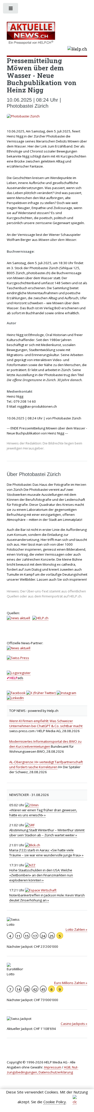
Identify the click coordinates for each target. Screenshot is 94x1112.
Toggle (11, 9)
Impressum (52, 1067)
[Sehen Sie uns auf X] (41, 693)
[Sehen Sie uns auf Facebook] (16, 693)
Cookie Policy (54, 1101)
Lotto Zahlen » (76, 929)
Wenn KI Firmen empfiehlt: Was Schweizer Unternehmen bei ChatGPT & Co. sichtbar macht (45, 723)
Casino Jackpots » (74, 1023)
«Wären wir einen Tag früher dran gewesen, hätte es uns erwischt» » (43, 812)
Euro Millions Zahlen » (70, 983)
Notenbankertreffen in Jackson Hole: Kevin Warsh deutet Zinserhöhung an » (47, 897)
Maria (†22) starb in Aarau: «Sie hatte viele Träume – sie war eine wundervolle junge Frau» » (46, 852)
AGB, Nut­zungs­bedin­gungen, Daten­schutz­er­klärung (42, 1069)
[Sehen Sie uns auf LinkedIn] (15, 698)
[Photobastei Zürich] (47, 116)
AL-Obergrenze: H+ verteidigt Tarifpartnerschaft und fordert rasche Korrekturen (46, 764)
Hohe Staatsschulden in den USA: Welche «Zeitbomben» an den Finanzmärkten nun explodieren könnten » (41, 875)
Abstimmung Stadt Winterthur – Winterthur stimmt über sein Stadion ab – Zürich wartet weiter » (46, 832)
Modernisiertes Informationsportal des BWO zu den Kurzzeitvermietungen (45, 744)
